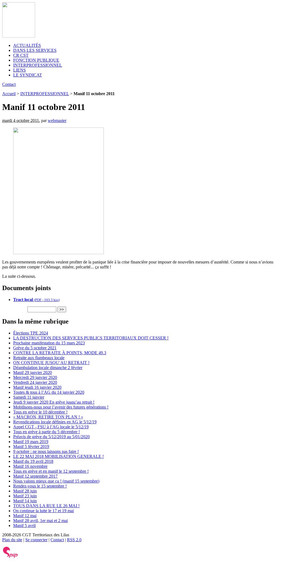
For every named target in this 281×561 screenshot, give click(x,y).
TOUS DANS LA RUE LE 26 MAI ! (46, 505)
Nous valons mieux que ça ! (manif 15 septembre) (56, 481)
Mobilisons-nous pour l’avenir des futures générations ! (60, 407)
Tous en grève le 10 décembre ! (40, 412)
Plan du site (12, 539)
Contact (9, 84)
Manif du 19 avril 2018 (33, 461)
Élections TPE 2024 (30, 333)
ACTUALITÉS (27, 45)
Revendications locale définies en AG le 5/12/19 (55, 422)
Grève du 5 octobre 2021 (35, 347)
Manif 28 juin (25, 491)
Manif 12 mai (24, 515)
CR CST (21, 55)
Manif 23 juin (25, 496)
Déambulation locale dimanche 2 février (47, 367)
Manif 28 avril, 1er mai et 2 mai (40, 520)
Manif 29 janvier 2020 (32, 372)
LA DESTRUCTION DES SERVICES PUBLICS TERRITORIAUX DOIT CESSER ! (90, 338)
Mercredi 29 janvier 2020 (35, 377)
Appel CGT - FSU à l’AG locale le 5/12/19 (51, 426)
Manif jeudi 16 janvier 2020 (37, 387)
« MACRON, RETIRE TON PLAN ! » (48, 417)
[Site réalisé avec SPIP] (10, 556)
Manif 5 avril (24, 525)
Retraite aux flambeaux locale (38, 357)
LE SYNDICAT (27, 75)
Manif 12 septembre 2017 (35, 476)
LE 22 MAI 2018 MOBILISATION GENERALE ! (58, 456)
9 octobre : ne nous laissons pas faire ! (46, 451)
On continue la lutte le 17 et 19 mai (43, 510)
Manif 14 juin (25, 500)
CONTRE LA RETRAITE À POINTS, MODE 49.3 (59, 352)
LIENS (19, 70)
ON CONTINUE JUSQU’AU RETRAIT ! (51, 362)
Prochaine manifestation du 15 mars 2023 (49, 343)
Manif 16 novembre (30, 466)
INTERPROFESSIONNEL (37, 65)
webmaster (57, 120)
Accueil (9, 93)
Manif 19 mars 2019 (30, 441)
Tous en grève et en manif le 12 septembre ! (51, 471)
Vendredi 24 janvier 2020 (35, 382)
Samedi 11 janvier (28, 397)
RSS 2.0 (74, 539)
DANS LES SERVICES (35, 50)
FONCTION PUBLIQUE (36, 60)
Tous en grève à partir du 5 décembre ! (46, 431)
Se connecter (36, 539)
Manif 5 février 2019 (31, 446)
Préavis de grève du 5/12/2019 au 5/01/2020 (51, 436)
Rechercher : (14, 309)
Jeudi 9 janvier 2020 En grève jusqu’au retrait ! (53, 402)
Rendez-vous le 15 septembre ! (40, 486)
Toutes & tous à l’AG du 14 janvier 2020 (48, 392)
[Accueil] (18, 36)
